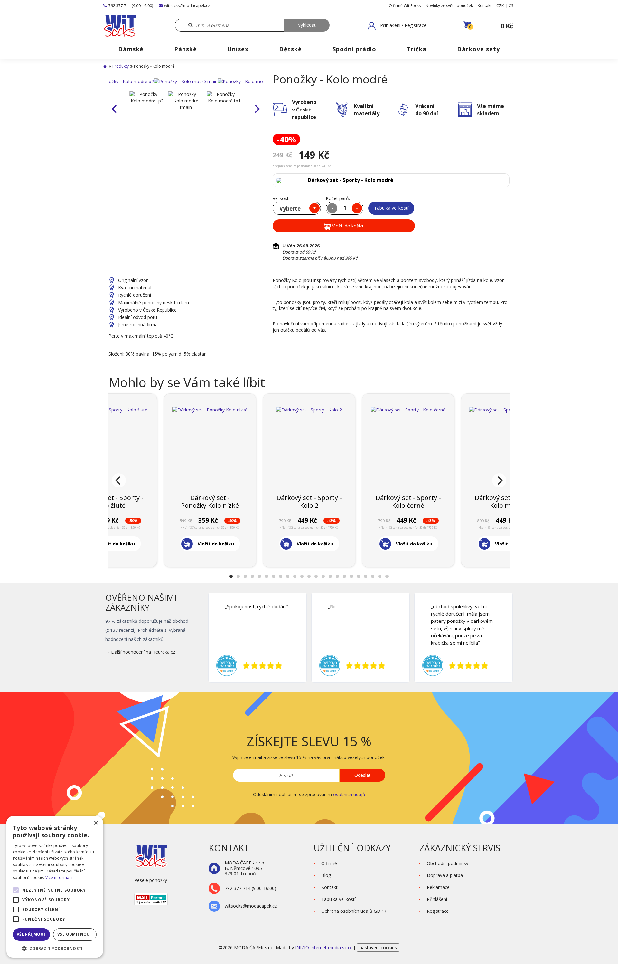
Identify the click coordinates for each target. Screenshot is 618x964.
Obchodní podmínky (447, 863)
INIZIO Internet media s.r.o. (324, 947)
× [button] (95, 823)
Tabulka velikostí (391, 208)
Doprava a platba (445, 875)
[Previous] (119, 480)
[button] (397, 26)
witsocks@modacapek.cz (187, 5)
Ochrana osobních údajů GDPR (353, 911)
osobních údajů (349, 794)
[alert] (54, 887)
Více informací (58, 877)
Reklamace (438, 887)
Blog (326, 875)
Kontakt (485, 5)
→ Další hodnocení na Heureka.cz (140, 652)
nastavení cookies (378, 947)
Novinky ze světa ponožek (449, 5)
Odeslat (362, 775)
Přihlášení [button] (437, 899)
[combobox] (297, 208)
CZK (500, 5)
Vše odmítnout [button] (74, 934)
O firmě (329, 863)
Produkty (120, 66)
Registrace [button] (438, 911)
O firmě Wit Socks (405, 5)
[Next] (499, 480)
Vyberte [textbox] (290, 208)
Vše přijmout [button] (31, 934)
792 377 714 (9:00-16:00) (130, 5)
